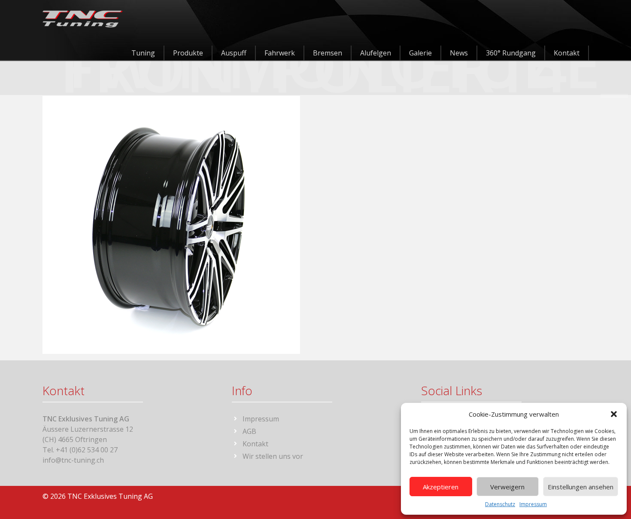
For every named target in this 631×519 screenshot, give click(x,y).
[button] (614, 414)
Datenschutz (500, 504)
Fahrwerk (279, 53)
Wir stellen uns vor (273, 456)
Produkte (188, 53)
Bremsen (327, 53)
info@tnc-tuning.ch (73, 460)
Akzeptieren (440, 486)
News (459, 53)
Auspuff (233, 53)
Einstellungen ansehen (580, 486)
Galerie (420, 53)
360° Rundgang (511, 53)
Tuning (143, 53)
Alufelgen (375, 53)
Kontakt (566, 53)
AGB (249, 431)
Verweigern (507, 486)
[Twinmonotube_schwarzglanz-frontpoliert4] (171, 224)
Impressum (533, 504)
